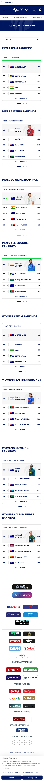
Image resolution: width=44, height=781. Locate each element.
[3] (26, 103)
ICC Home (8, 2)
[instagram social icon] (24, 742)
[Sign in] (40, 10)
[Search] (34, 10)
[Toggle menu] (4, 10)
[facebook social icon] (14, 742)
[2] (23, 103)
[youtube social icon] (19, 742)
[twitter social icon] (30, 742)
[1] (19, 103)
